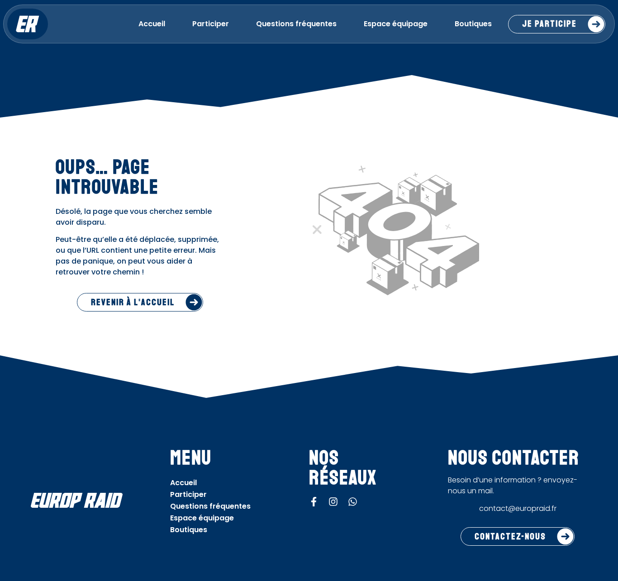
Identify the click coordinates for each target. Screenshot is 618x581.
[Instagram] (333, 501)
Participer (210, 24)
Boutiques (473, 24)
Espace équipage (396, 24)
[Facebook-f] (314, 501)
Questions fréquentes (296, 24)
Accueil (151, 24)
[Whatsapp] (352, 501)
